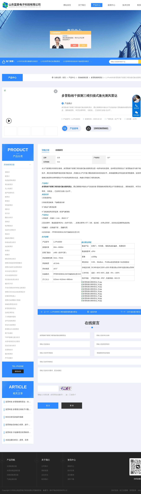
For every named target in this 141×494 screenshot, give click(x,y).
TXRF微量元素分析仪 (12, 337)
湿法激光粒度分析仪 (12, 279)
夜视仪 (7, 201)
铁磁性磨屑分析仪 (11, 304)
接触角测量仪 (9, 238)
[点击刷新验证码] (65, 388)
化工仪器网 (124, 490)
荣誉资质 (44, 470)
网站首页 (67, 5)
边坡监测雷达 (9, 312)
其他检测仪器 (83, 77)
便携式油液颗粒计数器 (12, 300)
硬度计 (7, 176)
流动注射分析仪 (10, 345)
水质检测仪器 (12, 466)
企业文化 (44, 475)
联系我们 (44, 479)
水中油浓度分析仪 (133, 312)
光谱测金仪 (9, 350)
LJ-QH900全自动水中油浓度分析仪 (76, 61)
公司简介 (44, 466)
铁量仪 (7, 255)
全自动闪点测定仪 (11, 271)
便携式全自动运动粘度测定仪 (15, 292)
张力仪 (7, 213)
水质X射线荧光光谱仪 (12, 341)
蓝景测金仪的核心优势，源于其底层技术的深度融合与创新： (18, 425)
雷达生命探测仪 (10, 325)
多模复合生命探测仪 (12, 329)
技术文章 (126, 5)
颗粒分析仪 (9, 217)
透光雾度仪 (9, 184)
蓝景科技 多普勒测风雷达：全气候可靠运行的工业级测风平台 (18, 402)
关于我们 (82, 5)
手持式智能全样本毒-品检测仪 (15, 288)
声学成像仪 (9, 358)
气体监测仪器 (12, 479)
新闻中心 (111, 5)
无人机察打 (9, 188)
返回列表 (93, 312)
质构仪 (7, 221)
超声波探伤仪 (9, 193)
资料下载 (71, 479)
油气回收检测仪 (10, 321)
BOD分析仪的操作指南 (14, 417)
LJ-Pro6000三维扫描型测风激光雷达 (63, 312)
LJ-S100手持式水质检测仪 (50, 61)
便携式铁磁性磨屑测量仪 (13, 263)
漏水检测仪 (9, 354)
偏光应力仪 (9, 283)
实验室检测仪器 (12, 475)
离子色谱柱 (9, 333)
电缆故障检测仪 (10, 180)
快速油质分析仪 (10, 242)
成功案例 (71, 475)
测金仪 (7, 234)
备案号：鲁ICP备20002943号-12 (55, 490)
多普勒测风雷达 (96, 77)
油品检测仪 (9, 246)
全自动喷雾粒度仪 (11, 275)
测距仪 (7, 209)
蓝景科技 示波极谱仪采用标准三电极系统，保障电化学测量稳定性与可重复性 (18, 432)
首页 (64, 77)
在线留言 (59, 150)
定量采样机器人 (10, 296)
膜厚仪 (7, 197)
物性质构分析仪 (10, 259)
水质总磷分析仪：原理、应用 (16, 440)
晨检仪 (7, 172)
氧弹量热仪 (9, 226)
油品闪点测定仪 (10, 230)
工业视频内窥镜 (10, 316)
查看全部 (18, 371)
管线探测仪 (9, 205)
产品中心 (96, 5)
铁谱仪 (7, 250)
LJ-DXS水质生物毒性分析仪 (27, 61)
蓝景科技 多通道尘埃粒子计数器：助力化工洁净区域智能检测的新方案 (18, 409)
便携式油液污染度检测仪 (13, 267)
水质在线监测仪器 (13, 470)
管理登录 (133, 490)
